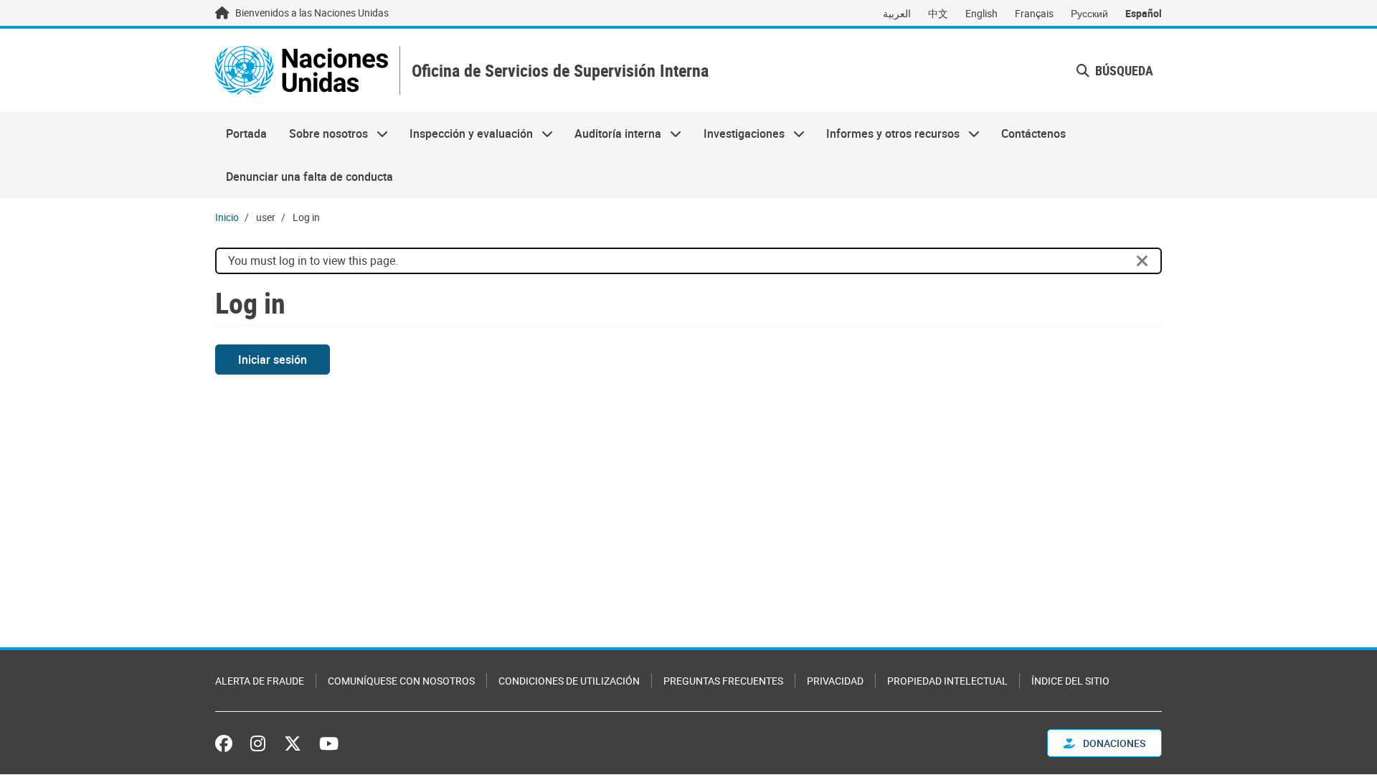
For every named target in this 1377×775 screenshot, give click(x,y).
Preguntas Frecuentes (723, 680)
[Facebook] (227, 743)
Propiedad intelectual (947, 680)
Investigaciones (739, 133)
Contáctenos (1033, 133)
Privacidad (835, 680)
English (981, 13)
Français (1034, 13)
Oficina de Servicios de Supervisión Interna (560, 70)
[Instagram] (258, 743)
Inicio (227, 217)
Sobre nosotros (322, 133)
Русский (1089, 13)
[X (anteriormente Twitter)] (292, 743)
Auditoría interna (612, 133)
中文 (938, 13)
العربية (897, 13)
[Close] (1142, 261)
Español (1143, 13)
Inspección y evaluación (466, 133)
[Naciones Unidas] (301, 70)
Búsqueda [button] (1122, 70)
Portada (246, 133)
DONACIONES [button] (1113, 743)
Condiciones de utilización (569, 680)
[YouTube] (329, 743)
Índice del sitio (1070, 680)
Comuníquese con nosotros (401, 680)
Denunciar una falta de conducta (309, 176)
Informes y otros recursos (887, 133)
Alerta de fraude (259, 680)
